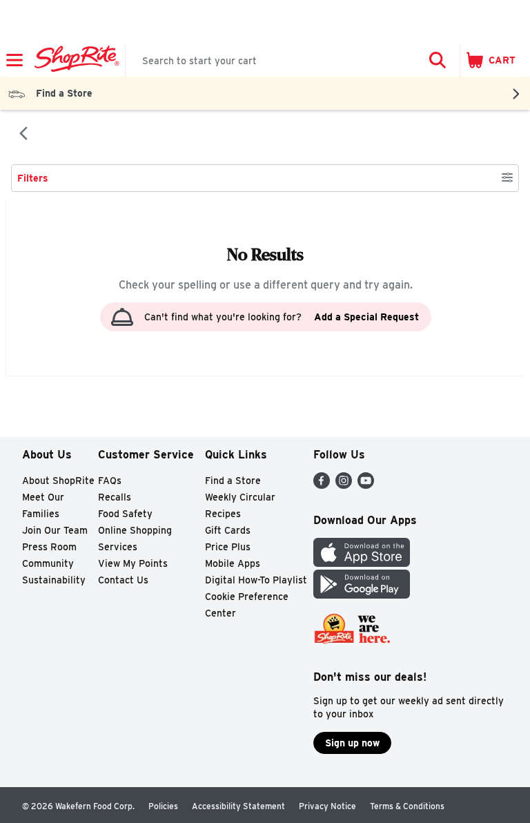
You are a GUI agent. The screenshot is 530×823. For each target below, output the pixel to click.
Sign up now (352, 742)
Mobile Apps (232, 563)
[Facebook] (321, 485)
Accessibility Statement (238, 806)
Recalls (114, 497)
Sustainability (54, 579)
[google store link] (361, 594)
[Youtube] (365, 485)
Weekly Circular (240, 497)
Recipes (223, 513)
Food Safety (125, 513)
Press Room (49, 546)
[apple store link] (361, 563)
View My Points (133, 563)
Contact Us (123, 579)
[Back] (23, 134)
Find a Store (233, 480)
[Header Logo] (74, 60)
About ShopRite (58, 480)
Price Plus (228, 546)
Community (48, 563)
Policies (163, 806)
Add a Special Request (366, 316)
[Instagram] (343, 485)
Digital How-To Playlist (256, 579)
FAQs (109, 480)
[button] (437, 60)
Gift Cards (228, 530)
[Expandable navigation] (14, 60)
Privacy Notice (327, 806)
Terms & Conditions (407, 806)
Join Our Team (55, 530)
